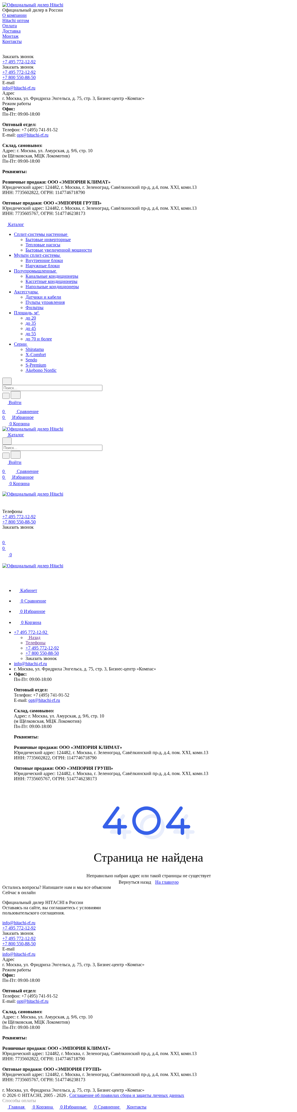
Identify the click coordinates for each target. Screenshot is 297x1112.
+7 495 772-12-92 (19, 61)
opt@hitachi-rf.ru (32, 134)
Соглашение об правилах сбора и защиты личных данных (126, 1095)
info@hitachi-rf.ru (18, 87)
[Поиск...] (16, 395)
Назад (34, 637)
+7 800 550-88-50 (19, 77)
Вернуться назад (135, 882)
